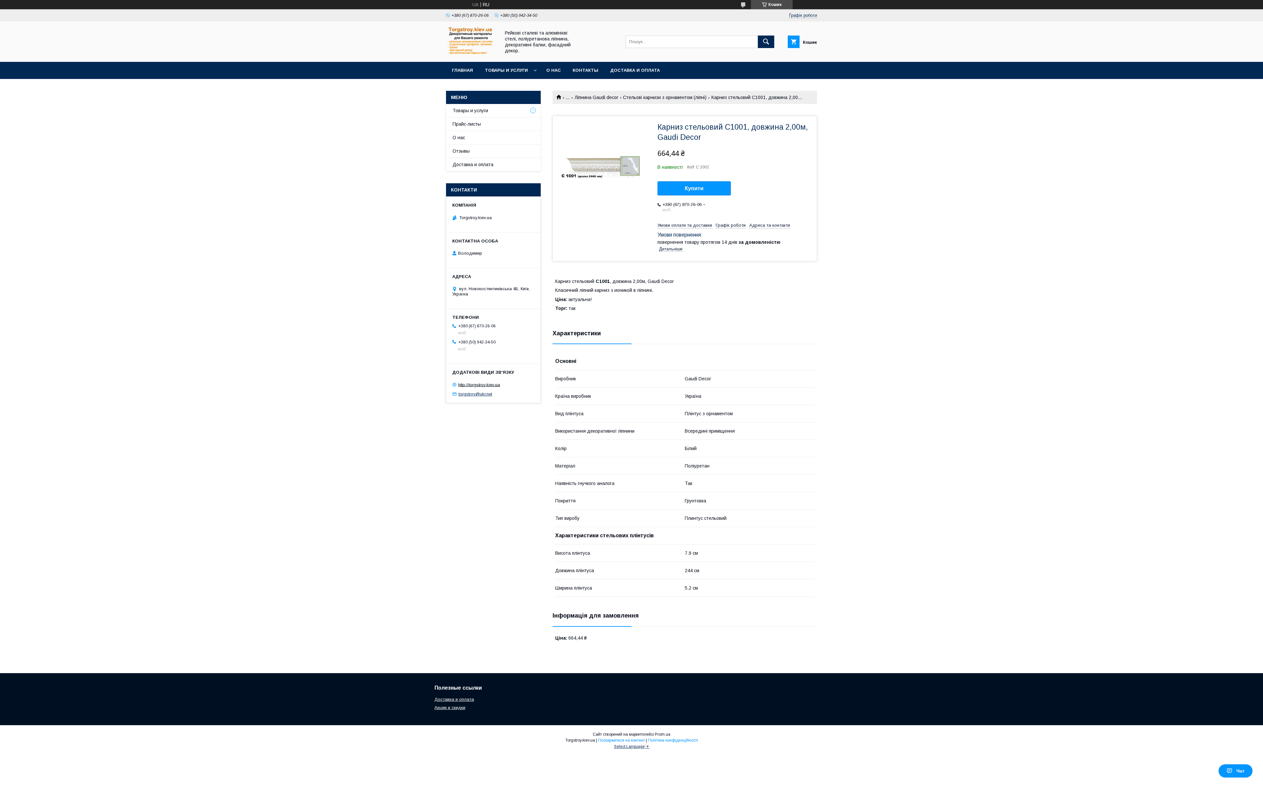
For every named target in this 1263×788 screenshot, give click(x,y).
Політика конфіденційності (673, 740)
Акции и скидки (449, 707)
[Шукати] (766, 42)
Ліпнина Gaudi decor (596, 97)
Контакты (585, 70)
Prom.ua (662, 734)
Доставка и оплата (635, 70)
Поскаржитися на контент (621, 740)
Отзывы (461, 151)
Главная (462, 70)
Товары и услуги (506, 70)
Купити (694, 188)
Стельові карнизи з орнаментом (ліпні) (664, 97)
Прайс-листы (467, 124)
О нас (553, 70)
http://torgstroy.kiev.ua (479, 384)
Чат (1240, 771)
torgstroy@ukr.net (475, 394)
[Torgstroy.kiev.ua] (471, 53)
